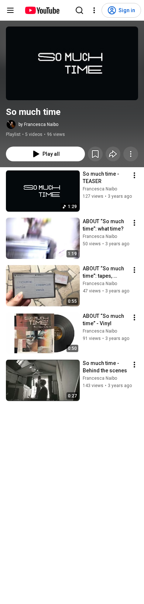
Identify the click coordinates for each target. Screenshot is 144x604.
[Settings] (94, 10)
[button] (72, 63)
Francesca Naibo (100, 189)
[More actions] (130, 154)
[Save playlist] (95, 154)
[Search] (79, 10)
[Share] (113, 154)
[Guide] (10, 10)
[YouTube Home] (42, 10)
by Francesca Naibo (38, 124)
